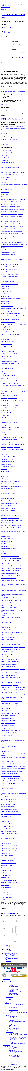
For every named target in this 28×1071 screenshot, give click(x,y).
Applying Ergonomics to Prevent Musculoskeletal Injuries (14, 184)
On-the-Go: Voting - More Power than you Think (12, 690)
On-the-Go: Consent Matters (7, 605)
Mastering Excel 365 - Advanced (8, 493)
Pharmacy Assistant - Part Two (8, 723)
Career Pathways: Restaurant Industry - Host (11, 221)
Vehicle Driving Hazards (6, 865)
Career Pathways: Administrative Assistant (10, 206)
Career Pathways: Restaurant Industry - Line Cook (12, 223)
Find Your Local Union (14, 984)
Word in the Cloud (5, 872)
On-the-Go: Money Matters (7, 639)
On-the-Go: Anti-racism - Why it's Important (11, 568)
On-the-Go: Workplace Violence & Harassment (11, 701)
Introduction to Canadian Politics (8, 461)
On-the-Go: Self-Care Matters (7, 654)
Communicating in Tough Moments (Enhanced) (11, 231)
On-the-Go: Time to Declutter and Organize (10, 677)
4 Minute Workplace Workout (7, 150)
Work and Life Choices (6, 875)
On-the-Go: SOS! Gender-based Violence (10, 659)
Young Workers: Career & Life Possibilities (10, 899)
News (10, 998)
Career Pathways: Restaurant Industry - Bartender (12, 214)
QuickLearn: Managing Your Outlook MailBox (11, 771)
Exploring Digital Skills (6, 329)
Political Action (12, 1017)
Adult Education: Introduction (7, 170)
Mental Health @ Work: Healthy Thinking (10, 518)
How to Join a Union (14, 1056)
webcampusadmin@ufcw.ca (11, 913)
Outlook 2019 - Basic (5, 710)
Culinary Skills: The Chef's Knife (8, 271)
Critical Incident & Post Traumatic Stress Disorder (12, 259)
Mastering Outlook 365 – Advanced (9, 498)
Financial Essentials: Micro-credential (9, 336)
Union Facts (12, 1050)
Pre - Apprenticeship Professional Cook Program (12, 732)
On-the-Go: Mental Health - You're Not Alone (11, 634)
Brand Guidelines (13, 993)
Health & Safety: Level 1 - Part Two (9, 398)
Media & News (6, 28)
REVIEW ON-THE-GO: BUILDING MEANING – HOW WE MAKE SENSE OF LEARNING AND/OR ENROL (13, 128)
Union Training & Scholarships (16, 1008)
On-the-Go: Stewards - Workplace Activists (10, 661)
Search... (3, 4)
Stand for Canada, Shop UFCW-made (17, 1004)
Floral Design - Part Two (6, 349)
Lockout (2, 478)
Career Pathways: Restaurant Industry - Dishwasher (12, 219)
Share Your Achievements (12, 958)
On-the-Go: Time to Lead (6, 680)
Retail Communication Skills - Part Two (10, 801)
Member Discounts (13, 1010)
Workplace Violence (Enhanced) (8, 894)
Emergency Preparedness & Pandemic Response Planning (14, 308)
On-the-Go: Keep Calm (6, 625)
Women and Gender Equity (15, 1019)
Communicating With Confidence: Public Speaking (12, 233)
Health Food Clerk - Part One (7, 410)
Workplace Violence (5, 892)
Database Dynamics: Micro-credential (9, 274)
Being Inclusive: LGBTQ (6, 189)
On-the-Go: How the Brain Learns (8, 622)
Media (10, 999)
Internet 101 (3, 451)
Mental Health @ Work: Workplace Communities (12, 525)
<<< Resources (6, 949)
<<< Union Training (8, 950)
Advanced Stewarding (6, 177)
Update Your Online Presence (7, 860)
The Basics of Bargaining (6, 836)
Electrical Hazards (5, 301)
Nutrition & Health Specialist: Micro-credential (11, 558)
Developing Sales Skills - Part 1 (8, 279)
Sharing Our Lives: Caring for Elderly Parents (11, 814)
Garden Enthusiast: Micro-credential (9, 361)
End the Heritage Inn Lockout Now (17, 1043)
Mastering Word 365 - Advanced (8, 508)
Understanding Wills (5, 853)
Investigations (4, 469)
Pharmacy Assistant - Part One (7, 718)
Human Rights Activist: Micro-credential (10, 427)
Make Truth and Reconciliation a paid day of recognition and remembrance (17, 1038)
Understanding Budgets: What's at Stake (10, 845)
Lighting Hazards (4, 476)
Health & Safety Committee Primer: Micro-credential (12, 385)
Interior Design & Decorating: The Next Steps (11, 447)
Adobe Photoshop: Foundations (8, 162)
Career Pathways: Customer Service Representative (12, 209)
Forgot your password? (16, 53)
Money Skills (4, 553)
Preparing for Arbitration (6, 735)
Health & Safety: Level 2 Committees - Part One (12, 400)
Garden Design (4, 358)
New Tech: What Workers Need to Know (10, 556)
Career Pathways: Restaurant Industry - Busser (11, 216)
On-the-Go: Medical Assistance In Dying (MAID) (12, 632)
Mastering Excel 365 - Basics (7, 491)
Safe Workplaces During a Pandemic (9, 809)
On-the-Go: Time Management (8, 675)
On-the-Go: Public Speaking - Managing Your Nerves (13, 647)
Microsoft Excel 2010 (5, 536)
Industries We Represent (14, 1054)
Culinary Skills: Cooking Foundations (9, 264)
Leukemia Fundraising (14, 1016)
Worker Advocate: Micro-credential (9, 882)
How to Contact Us (10, 959)
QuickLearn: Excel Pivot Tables (8, 761)
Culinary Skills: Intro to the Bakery (8, 266)
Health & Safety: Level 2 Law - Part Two (10, 407)
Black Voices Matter (5, 196)
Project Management (5, 744)
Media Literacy (4, 513)
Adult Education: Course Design (8, 165)
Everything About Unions (15, 1052)
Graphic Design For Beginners (8, 368)
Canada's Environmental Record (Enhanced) (11, 201)
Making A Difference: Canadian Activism (10, 483)
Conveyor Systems (5, 249)
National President (13, 986)
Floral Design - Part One (6, 344)
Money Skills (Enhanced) (6, 551)
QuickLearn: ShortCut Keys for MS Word (10, 776)
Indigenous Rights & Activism (7, 429)
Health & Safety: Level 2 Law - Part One (10, 405)
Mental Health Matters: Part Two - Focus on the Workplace (14, 534)
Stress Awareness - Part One (7, 823)
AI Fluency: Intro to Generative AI (8, 179)
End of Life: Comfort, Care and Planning (10, 319)
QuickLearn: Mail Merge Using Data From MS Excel (13, 768)
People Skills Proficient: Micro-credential (10, 713)
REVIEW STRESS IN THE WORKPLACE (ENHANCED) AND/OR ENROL (11, 140)
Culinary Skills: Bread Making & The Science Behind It (13, 262)
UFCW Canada (12, 1066)
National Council (13, 988)
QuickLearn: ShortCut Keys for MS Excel (10, 773)
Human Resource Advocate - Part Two (9, 422)
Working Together (5, 885)
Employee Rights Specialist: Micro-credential (11, 313)
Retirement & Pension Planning (8, 804)
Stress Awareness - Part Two (7, 826)
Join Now (11, 1058)
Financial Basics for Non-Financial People (10, 334)
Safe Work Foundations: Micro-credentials (10, 811)
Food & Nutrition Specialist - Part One (9, 351)
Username (14, 46)
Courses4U (8, 961)
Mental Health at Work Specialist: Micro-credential (12, 520)
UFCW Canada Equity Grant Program (18, 1012)
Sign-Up (24, 57)
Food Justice (12, 1025)
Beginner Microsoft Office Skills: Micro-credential (12, 187)
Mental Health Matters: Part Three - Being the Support (13, 531)
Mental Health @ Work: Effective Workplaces (11, 515)
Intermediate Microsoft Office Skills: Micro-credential (13, 449)
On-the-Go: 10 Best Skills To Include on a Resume (12, 565)
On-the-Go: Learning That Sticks (8, 627)
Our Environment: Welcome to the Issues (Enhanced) (13, 694)
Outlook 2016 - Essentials (6, 708)
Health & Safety (13, 1011)
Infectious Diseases (5, 434)
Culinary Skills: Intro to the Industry (9, 269)
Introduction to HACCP (6, 464)
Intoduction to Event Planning (7, 459)
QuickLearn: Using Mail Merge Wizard (9, 788)
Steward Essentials (5, 821)
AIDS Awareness (4, 182)
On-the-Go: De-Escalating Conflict (8, 607)
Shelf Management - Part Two (7, 819)
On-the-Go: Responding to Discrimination (10, 649)
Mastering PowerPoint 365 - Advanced (9, 505)
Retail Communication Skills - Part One (10, 799)
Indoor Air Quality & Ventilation (8, 432)
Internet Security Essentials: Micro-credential (11, 456)
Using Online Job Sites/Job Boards (8, 863)
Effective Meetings (5, 296)
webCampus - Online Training (10, 953)
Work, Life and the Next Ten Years (8, 880)
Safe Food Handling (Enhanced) (8, 806)
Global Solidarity (13, 1026)
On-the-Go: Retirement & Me (7, 651)
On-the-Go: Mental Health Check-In (9, 637)
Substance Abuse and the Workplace (9, 833)
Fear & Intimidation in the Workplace (9, 331)
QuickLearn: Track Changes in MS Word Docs (11, 785)
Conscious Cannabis (13, 1029)
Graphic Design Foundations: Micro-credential (11, 371)
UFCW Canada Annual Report (16, 991)
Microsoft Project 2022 (6, 543)
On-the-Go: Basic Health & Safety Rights (10, 573)
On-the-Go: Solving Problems (7, 656)
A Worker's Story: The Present (7, 155)
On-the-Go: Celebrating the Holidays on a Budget (12, 597)
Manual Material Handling (7, 488)
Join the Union (6, 34)
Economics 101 (4, 293)
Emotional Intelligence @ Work (8, 311)
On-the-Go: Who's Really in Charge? (9, 692)
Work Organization (5, 877)
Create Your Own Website (6, 257)
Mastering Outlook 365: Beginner (8, 500)
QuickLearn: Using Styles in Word (8, 790)
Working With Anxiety (6, 887)
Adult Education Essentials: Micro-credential (11, 167)
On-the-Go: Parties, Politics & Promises (10, 642)
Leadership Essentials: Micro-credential (9, 474)
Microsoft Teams (4, 546)
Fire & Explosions (5, 339)
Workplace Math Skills (6, 890)
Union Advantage (13, 1048)
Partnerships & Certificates (12, 955)
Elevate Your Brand (5, 303)
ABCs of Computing (5, 157)
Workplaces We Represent (15, 1055)
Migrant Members (13, 1007)
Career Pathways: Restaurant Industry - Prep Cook (12, 226)
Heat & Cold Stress (5, 415)
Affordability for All (13, 1033)
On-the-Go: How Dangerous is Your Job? (10, 620)
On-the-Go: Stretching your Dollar (8, 664)
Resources (5, 30)
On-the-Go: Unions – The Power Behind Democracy (13, 687)
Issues (4, 31)
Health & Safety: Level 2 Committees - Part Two (12, 403)
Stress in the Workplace (6, 828)
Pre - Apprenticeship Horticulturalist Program (11, 730)
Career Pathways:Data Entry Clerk (8, 228)
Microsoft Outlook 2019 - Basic (8, 538)
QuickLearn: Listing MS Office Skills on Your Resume (13, 766)
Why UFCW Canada (14, 1047)
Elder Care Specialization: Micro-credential (10, 298)
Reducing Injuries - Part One (7, 796)
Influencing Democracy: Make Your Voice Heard (12, 437)
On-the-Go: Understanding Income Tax (9, 685)
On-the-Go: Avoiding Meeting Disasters (10, 570)
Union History (12, 990)
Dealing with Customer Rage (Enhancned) (10, 276)
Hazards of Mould (5, 378)
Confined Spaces (4, 238)
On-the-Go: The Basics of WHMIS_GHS (10, 672)
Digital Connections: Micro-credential (9, 284)
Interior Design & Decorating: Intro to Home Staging (13, 444)
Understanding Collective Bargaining (9, 848)
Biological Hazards (5, 194)
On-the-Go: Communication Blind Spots (10, 602)
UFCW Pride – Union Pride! (15, 1023)
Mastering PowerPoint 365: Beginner (9, 503)
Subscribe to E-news (14, 1001)
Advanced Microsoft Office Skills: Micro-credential (12, 174)
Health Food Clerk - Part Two (7, 412)
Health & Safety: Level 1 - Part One (9, 395)
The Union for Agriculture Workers (17, 1021)
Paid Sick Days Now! (14, 1039)
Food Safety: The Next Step (7, 356)
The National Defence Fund (15, 1006)
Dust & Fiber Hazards (6, 291)
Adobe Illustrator (4, 160)
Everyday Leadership (5, 327)
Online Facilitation (5, 563)
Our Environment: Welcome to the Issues (10, 705)
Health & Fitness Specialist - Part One (9, 380)
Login (14, 1060)
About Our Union (7, 27)
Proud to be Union (13, 989)
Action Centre (6, 32)
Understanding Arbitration (6, 843)
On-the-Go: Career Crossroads (7, 588)
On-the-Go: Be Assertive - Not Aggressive (10, 575)
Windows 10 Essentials (6, 870)
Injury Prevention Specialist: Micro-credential (11, 442)
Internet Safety (4, 454)
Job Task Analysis (5, 471)
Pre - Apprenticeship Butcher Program (9, 728)
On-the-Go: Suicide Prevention (8, 666)
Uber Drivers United (14, 1028)
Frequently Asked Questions (15, 1051)
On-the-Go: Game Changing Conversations (10, 617)
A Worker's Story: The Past (7, 152)
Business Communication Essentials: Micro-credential (13, 199)
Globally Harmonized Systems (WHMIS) (10, 363)
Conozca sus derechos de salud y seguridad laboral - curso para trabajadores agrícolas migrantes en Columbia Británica (14, 246)
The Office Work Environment (8, 838)
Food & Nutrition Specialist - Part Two (9, 353)
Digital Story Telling (5, 288)
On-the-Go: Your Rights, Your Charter (9, 703)
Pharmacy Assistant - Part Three (8, 720)
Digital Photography (5, 286)
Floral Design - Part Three (6, 346)
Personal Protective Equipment (8, 715)
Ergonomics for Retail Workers (8, 322)
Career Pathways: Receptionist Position (9, 211)
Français (5, 1)
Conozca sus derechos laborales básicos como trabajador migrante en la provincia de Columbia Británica (13, 241)
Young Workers (12, 1024)
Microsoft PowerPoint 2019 (7, 541)
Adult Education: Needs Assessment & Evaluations (12, 172)
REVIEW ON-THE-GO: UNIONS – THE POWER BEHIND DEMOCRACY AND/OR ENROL (13, 119)
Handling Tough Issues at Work (8, 375)
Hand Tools (3, 373)
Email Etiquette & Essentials (7, 306)
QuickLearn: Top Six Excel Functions (9, 783)
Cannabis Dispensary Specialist (8, 204)
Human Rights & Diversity (7, 425)
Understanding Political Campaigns (9, 850)
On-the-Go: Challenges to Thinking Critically (11, 600)
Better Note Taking (5, 192)
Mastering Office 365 (5, 496)
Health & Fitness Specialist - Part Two (9, 383)
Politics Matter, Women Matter (7, 725)
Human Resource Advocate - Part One (9, 420)
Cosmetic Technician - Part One (8, 252)
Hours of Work (4, 417)
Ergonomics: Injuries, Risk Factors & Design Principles (13, 324)
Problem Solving (4, 737)
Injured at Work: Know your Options (9, 439)
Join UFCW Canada (13, 994)
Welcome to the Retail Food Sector (8, 867)
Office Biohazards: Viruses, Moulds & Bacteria (11, 560)
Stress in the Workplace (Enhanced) (9, 831)
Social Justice (12, 1020)
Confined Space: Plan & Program (8, 236)
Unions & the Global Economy (8, 858)
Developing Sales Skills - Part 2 (8, 281)
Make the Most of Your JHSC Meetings (10, 481)
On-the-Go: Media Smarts (6, 629)
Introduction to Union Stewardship (8, 466)
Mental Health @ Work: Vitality (8, 522)
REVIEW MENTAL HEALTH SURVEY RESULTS (13, 91)
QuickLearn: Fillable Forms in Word (9, 763)
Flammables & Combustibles (7, 341)
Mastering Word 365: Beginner (8, 510)
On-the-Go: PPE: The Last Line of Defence (10, 644)
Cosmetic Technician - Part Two (8, 254)
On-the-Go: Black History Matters (8, 578)
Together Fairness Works (6, 841)
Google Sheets (4, 366)
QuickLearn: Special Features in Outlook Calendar (12, 781)
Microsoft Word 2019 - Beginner (8, 548)
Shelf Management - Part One (7, 816)
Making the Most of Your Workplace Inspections (12, 486)
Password (14, 49)
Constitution (12, 985)
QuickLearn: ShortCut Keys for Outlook (10, 778)
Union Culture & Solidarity (7, 855)
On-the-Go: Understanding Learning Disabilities (11, 682)
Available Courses (10, 954)
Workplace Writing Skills (6, 897)
